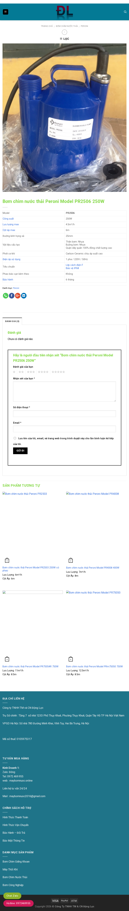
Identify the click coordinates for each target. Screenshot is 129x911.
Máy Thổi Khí (10, 869)
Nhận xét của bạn (24, 378)
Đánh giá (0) (12, 321)
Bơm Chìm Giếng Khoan (16, 861)
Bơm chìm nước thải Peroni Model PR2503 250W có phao (31, 569)
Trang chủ (47, 26)
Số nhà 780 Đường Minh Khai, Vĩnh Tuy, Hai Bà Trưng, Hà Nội (54, 723)
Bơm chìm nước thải (67, 26)
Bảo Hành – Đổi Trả (14, 832)
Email (17, 422)
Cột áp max (9, 230)
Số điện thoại (21, 407)
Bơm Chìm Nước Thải (15, 877)
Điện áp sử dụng (11, 259)
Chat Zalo (12, 895)
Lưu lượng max (11, 224)
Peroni (84, 26)
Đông (12, 772)
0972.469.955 (15, 776)
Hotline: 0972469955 (18, 903)
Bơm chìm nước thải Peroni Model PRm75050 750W (94, 666)
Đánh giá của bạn (23, 366)
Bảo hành (8, 279)
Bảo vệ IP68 (72, 268)
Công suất (8, 218)
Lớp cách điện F (74, 265)
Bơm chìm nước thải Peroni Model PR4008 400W (92, 567)
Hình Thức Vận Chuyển (16, 825)
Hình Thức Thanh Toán (15, 817)
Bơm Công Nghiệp (13, 885)
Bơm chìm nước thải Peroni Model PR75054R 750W (30, 666)
